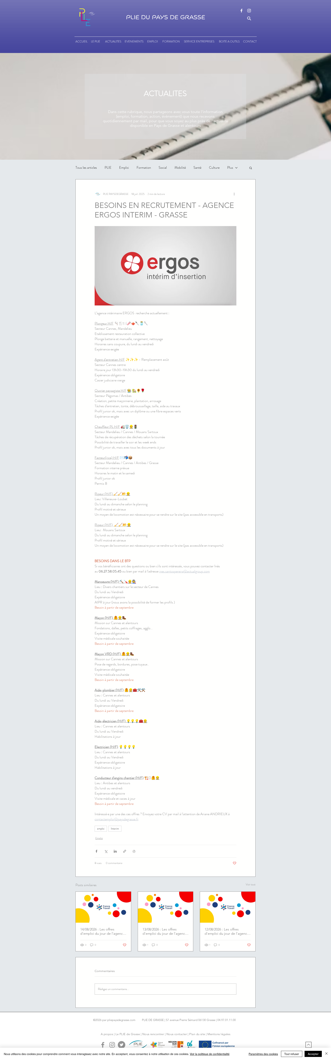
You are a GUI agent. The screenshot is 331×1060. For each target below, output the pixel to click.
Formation (144, 167)
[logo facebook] (241, 10)
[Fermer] (326, 1054)
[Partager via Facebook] (96, 851)
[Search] (249, 18)
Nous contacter (176, 1034)
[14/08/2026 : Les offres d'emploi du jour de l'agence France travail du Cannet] (103, 907)
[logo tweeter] (121, 1045)
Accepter (313, 1054)
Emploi (124, 167)
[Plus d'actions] (234, 194)
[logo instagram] (249, 10)
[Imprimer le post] (134, 851)
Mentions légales (218, 1034)
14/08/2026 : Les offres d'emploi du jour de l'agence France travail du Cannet (102, 931)
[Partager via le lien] (124, 851)
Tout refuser (291, 1054)
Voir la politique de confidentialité (209, 1054)
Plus (230, 167)
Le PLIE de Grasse (128, 1034)
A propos (107, 1034)
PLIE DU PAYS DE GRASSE (165, 17)
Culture (214, 167)
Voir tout (251, 884)
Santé (197, 167)
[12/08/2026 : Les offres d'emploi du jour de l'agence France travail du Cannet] (227, 907)
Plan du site (197, 1034)
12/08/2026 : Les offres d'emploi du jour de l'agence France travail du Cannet (227, 931)
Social (163, 167)
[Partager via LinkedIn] (115, 851)
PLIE (108, 167)
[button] (250, 167)
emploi (100, 828)
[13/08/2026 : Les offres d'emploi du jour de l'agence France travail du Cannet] (165, 907)
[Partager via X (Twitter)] (106, 851)
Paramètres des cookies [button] (263, 1054)
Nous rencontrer (153, 1034)
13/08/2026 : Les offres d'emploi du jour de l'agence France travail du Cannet (165, 931)
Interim (115, 828)
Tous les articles (86, 167)
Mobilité (180, 167)
